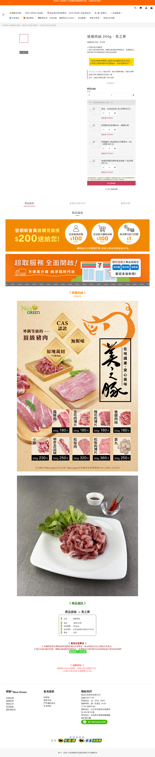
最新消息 (47, 700)
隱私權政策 (11, 709)
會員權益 (10, 706)
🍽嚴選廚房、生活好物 (47, 18)
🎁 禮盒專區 (28, 18)
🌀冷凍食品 (14, 18)
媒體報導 (10, 700)
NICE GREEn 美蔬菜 (34, 13)
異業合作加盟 (109, 18)
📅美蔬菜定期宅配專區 (56, 13)
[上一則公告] (10, 3)
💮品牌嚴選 (115, 13)
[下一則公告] (145, 3)
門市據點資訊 (49, 703)
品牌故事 (10, 698)
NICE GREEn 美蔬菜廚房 (79, 13)
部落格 (46, 697)
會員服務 (82, 18)
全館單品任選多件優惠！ (30, 25)
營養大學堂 (94, 18)
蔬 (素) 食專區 (100, 13)
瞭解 (61, 18)
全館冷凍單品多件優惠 (48, 25)
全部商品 (5, 25)
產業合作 (10, 703)
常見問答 (47, 706)
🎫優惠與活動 (15, 13)
